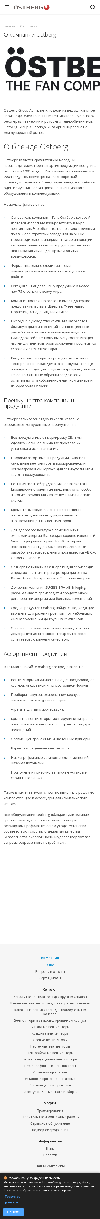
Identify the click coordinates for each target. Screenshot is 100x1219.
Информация (50, 1141)
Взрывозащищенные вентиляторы (50, 1059)
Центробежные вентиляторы (50, 1053)
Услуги (50, 1103)
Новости (50, 1155)
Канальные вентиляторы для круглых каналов (50, 997)
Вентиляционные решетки (50, 1085)
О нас (50, 965)
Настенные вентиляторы (50, 1046)
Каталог (50, 989)
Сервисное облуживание (50, 1123)
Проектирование (50, 1110)
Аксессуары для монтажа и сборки (50, 1091)
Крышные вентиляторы (50, 1033)
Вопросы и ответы (50, 971)
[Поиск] (92, 7)
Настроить (11, 1203)
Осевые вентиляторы (50, 1040)
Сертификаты (50, 978)
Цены (50, 1148)
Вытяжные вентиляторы (50, 1027)
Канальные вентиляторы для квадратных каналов (50, 1003)
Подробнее (12, 1196)
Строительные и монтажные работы (50, 1117)
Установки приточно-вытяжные (50, 1078)
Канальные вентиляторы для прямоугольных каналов (50, 1012)
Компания (50, 957)
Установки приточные (50, 1072)
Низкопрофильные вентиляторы (50, 1066)
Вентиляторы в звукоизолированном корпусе (50, 1020)
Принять (13, 1212)
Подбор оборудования (50, 1130)
